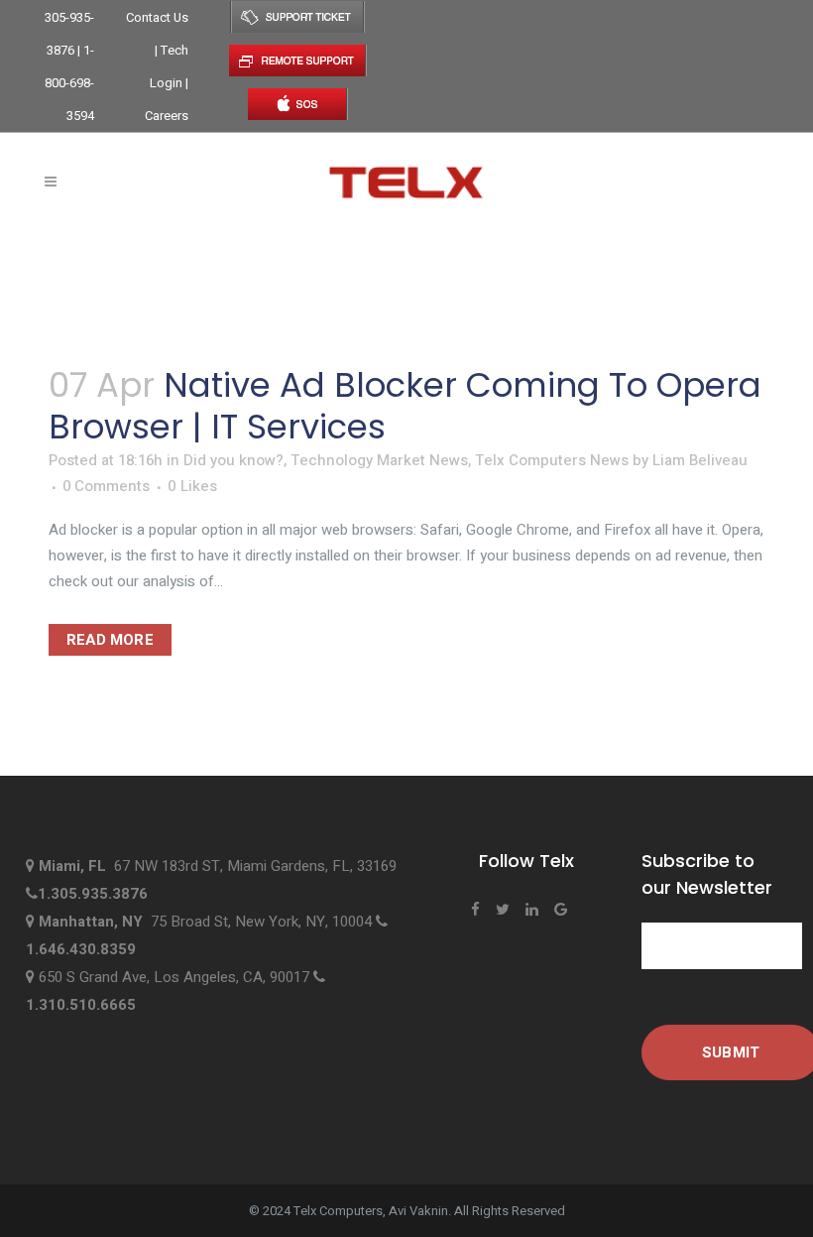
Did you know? (233, 460)
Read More (110, 640)
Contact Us (157, 17)
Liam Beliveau (700, 460)
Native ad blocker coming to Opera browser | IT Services (405, 405)
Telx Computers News (552, 460)
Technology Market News (379, 460)
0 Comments (106, 486)
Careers (166, 115)
